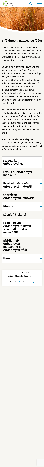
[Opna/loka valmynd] (39, 3)
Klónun (8, 206)
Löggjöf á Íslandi (14, 214)
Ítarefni (8, 258)
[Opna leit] (30, 3)
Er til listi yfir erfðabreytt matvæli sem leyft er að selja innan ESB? (17, 227)
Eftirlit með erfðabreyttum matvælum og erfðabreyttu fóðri (15, 245)
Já (33, 276)
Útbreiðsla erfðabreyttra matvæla (19, 196)
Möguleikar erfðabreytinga (13, 162)
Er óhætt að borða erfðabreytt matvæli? (17, 185)
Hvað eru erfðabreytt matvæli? (17, 173)
